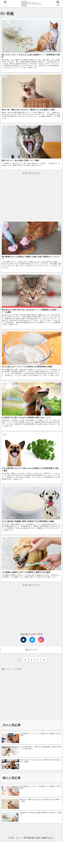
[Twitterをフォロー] (32, 640)
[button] (56, 472)
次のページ (31, 649)
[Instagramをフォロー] (41, 640)
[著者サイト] (23, 640)
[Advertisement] (31, 195)
